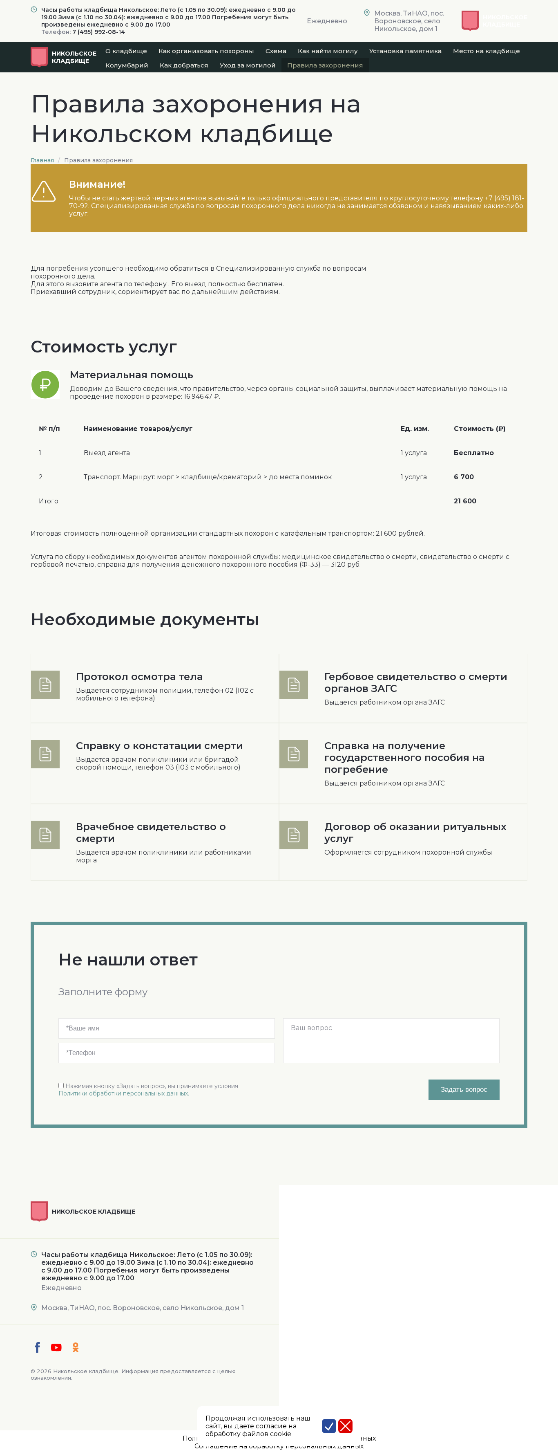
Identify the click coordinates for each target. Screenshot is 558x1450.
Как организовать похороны (206, 51)
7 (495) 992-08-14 (98, 32)
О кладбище (126, 51)
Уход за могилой (248, 65)
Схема (276, 51)
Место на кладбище (486, 51)
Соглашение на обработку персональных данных (279, 1446)
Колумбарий (126, 65)
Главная (42, 160)
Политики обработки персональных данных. (123, 1093)
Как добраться (184, 65)
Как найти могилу (328, 51)
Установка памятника (405, 51)
